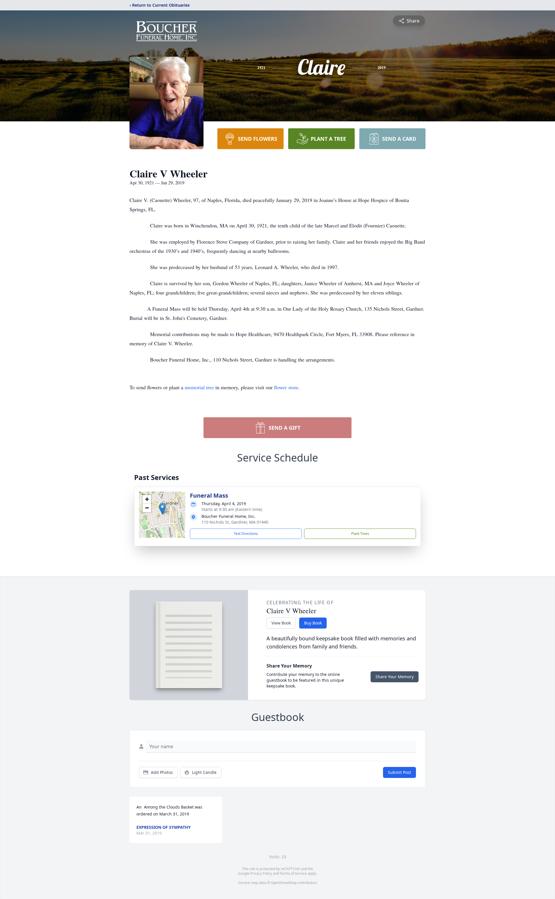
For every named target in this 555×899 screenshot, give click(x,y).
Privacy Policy (261, 873)
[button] (162, 509)
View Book (281, 623)
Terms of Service (293, 873)
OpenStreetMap (284, 882)
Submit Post (399, 772)
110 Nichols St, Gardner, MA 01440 (234, 522)
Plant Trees (360, 533)
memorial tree (199, 387)
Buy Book (313, 623)
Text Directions (246, 533)
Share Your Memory (394, 676)
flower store (286, 387)
